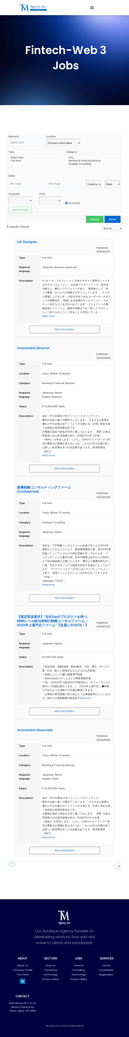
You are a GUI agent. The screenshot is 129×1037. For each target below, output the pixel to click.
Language (14, 193)
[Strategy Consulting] (93, 164)
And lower (74, 203)
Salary (11, 175)
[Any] (93, 157)
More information (64, 329)
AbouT (22, 958)
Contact (22, 996)
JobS (78, 958)
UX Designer (27, 242)
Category (71, 151)
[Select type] (35, 157)
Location (51, 136)
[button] (92, 7)
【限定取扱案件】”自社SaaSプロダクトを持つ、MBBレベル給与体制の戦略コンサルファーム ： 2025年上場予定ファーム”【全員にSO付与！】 (53, 621)
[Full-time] (35, 160)
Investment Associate (35, 730)
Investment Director (33, 348)
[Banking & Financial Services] (93, 160)
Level (42, 193)
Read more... (49, 316)
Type (11, 151)
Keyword (13, 136)
